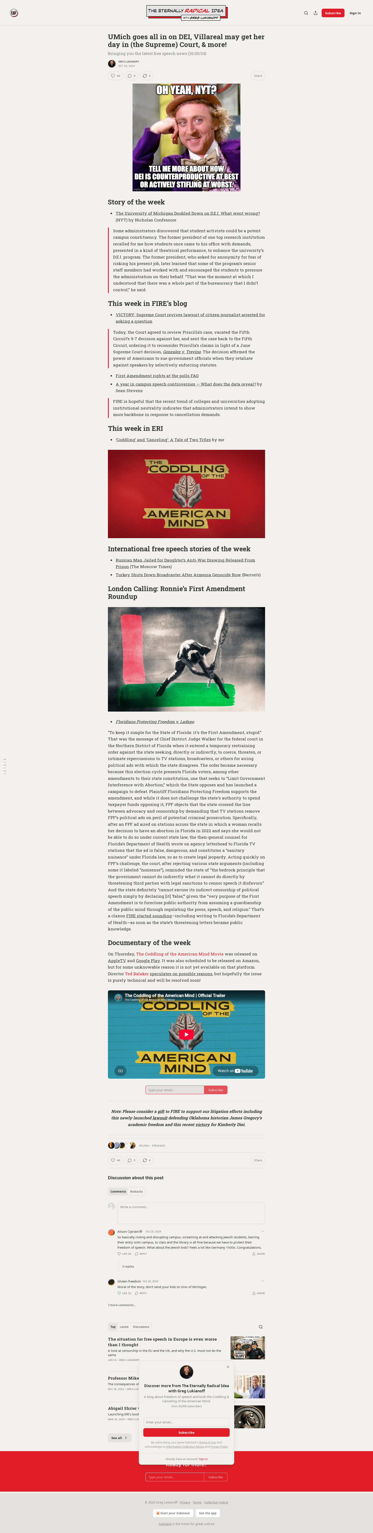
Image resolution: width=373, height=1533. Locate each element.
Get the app (208, 1513)
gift (161, 1111)
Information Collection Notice (185, 1447)
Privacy (185, 1502)
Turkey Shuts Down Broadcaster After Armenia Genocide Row (178, 574)
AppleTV (117, 960)
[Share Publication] (315, 13)
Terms (197, 1502)
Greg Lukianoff (128, 61)
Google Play (148, 960)
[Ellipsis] (262, 1231)
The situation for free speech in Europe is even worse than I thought (162, 1341)
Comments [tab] (118, 1191)
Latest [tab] (124, 1327)
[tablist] (126, 1191)
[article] (186, 1352)
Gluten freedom (129, 1281)
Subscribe (333, 13)
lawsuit (159, 1117)
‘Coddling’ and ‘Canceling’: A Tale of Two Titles (163, 439)
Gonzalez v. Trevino (182, 351)
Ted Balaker (137, 973)
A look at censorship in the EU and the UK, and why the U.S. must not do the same (164, 1352)
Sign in (355, 13)
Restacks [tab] (136, 1191)
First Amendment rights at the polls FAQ (157, 375)
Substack (165, 1524)
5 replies (128, 1266)
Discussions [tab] (141, 1327)
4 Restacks (158, 1145)
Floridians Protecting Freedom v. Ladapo (155, 721)
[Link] (101, 202)
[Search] (306, 13)
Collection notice (216, 1502)
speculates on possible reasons (181, 973)
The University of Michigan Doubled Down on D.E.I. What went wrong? (188, 213)
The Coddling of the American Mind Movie (180, 954)
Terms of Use (207, 1442)
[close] (227, 1366)
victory (202, 1124)
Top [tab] (113, 1327)
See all (116, 1438)
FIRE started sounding (149, 915)
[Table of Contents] (5, 766)
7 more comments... (122, 1305)
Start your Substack (175, 1513)
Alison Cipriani (128, 1231)
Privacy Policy (219, 1447)
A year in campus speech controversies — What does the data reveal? (186, 384)
